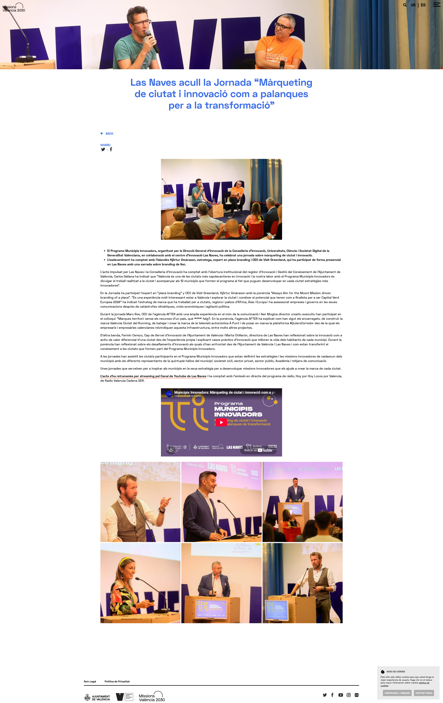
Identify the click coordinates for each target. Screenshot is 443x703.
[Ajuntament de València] (100, 697)
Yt (339, 694)
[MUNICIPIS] (140, 502)
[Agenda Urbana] (127, 696)
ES (423, 4)
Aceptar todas (424, 693)
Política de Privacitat (117, 681)
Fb (331, 694)
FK (355, 694)
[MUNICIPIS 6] (303, 502)
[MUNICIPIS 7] (221, 502)
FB (111, 149)
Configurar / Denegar (397, 693)
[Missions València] (14, 10)
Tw (324, 694)
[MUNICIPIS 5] (140, 583)
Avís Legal (90, 681)
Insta (349, 694)
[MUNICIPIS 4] (221, 583)
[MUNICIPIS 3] (303, 583)
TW (103, 149)
